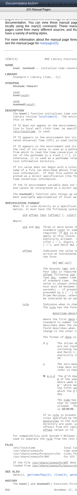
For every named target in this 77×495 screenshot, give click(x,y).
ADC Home (10, 4)
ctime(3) (60, 474)
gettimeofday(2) (39, 474)
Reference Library (25, 4)
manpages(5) (49, 43)
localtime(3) (47, 116)
